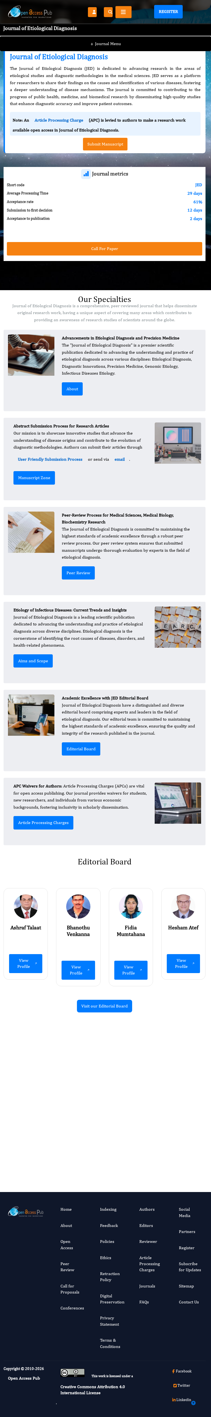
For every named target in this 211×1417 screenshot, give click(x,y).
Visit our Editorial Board (104, 1006)
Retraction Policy (110, 1276)
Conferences (72, 1308)
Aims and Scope (33, 660)
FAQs (144, 1302)
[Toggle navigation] (123, 12)
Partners (187, 1231)
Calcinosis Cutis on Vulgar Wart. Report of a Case (70, 1083)
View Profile (23, 963)
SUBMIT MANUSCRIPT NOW (159, 1153)
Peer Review (78, 572)
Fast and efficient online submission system (70, 1153)
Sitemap (186, 1286)
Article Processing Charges (43, 822)
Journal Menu (105, 43)
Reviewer (148, 1241)
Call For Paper (104, 248)
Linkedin (183, 1399)
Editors (146, 1225)
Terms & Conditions (110, 1343)
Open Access (66, 1244)
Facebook (183, 1371)
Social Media (184, 1212)
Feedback (109, 1225)
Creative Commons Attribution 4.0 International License (92, 1389)
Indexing (108, 1209)
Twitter (183, 1385)
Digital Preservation (112, 1299)
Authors (147, 1209)
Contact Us (189, 1302)
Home (66, 1209)
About (72, 388)
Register (168, 11)
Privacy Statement (109, 1321)
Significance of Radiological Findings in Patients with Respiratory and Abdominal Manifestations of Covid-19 (176, 1095)
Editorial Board (81, 748)
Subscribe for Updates (190, 1266)
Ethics (105, 1257)
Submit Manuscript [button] (105, 144)
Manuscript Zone (34, 477)
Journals (147, 1286)
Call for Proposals (69, 1289)
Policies (107, 1241)
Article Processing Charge (59, 120)
